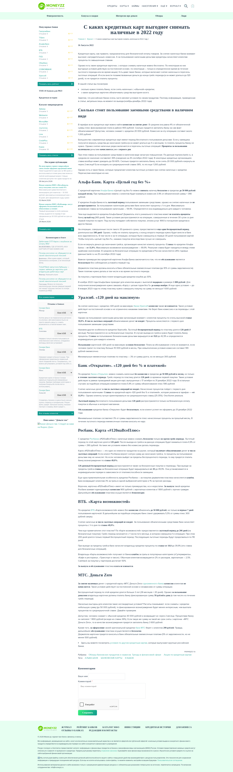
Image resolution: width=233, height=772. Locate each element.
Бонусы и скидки (89, 16)
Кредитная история (48, 98)
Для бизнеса (184, 727)
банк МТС (140, 627)
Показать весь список (48, 155)
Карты (123, 6)
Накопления (149, 6)
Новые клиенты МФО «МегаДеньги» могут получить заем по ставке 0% (53, 186)
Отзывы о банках (72, 730)
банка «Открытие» (99, 374)
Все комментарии (46, 297)
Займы (135, 6)
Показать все (45, 229)
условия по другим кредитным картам (128, 643)
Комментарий (84, 681)
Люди (183, 16)
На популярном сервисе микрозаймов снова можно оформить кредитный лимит (55, 167)
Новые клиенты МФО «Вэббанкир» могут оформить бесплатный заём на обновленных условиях (55, 206)
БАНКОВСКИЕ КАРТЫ (111, 658)
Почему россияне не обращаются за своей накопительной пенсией (55, 254)
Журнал (174, 6)
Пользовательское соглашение (169, 760)
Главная (81, 39)
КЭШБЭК (129, 658)
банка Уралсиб (141, 306)
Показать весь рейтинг (49, 84)
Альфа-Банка (106, 190)
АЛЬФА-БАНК (91, 658)
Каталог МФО (110, 727)
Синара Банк (44, 308)
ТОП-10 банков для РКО (50, 91)
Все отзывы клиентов (48, 413)
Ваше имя (83, 676)
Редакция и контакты (103, 730)
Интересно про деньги (126, 16)
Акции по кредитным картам (177, 654)
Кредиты (112, 6)
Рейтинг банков (87, 727)
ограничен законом (109, 751)
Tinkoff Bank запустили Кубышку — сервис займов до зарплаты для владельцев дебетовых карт (54, 269)
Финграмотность (55, 16)
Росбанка (94, 439)
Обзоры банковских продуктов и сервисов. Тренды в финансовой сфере (125, 654)
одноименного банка (153, 583)
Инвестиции (132, 727)
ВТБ (40, 329)
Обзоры (159, 16)
